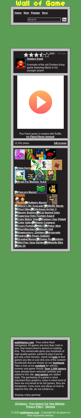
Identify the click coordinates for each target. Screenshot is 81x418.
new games (41, 374)
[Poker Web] (52, 226)
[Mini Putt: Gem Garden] (29, 243)
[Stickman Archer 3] (43, 209)
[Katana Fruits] (30, 158)
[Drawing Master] (26, 239)
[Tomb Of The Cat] (52, 192)
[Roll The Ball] (20, 203)
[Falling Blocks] (40, 158)
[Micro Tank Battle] (57, 168)
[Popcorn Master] (26, 192)
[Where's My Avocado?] (29, 206)
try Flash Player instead (40, 136)
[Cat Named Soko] (48, 213)
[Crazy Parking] (25, 226)
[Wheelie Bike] (53, 243)
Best (45, 12)
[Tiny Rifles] (52, 203)
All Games (21, 403)
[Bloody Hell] (44, 229)
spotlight (40, 365)
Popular (35, 12)
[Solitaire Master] (36, 203)
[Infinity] (57, 239)
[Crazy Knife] (36, 168)
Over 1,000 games (55, 368)
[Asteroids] (52, 233)
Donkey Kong (35, 58)
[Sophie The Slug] (42, 192)
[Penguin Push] (46, 168)
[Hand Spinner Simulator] (20, 158)
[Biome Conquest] (43, 223)
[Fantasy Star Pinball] (52, 219)
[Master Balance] (26, 213)
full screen (60, 143)
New (26, 12)
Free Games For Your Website (47, 403)
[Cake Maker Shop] (27, 219)
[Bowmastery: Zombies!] (30, 233)
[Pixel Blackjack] (25, 229)
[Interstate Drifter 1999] (51, 158)
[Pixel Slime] (23, 209)
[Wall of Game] (40, 5)
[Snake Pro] (44, 239)
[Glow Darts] (23, 168)
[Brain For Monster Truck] (31, 182)
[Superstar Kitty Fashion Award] (34, 216)
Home (18, 12)
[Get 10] (20, 246)
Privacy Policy (34, 406)
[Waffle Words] (54, 206)
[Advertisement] (40, 36)
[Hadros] (21, 236)
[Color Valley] (23, 223)
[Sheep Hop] (20, 178)
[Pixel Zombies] (51, 178)
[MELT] (39, 226)
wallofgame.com (24, 342)
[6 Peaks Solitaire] (38, 236)
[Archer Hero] (30, 178)
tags (55, 357)
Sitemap (50, 406)
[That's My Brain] (40, 178)
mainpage (58, 362)
